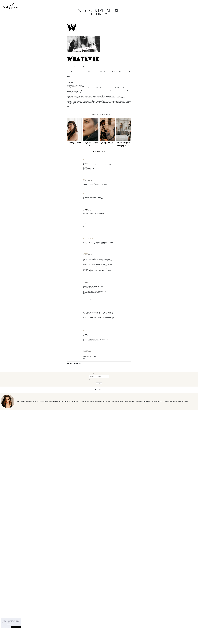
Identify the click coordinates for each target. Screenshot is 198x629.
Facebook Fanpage (83, 71)
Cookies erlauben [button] (15, 627)
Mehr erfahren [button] (9, 624)
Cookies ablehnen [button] (5, 627)
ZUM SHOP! (69, 79)
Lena (84, 193)
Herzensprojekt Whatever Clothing (74, 66)
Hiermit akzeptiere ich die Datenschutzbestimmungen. (99, 379)
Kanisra (84, 159)
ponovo (84, 179)
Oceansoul (85, 253)
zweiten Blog (95, 71)
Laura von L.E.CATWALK (88, 238)
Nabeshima (85, 330)
